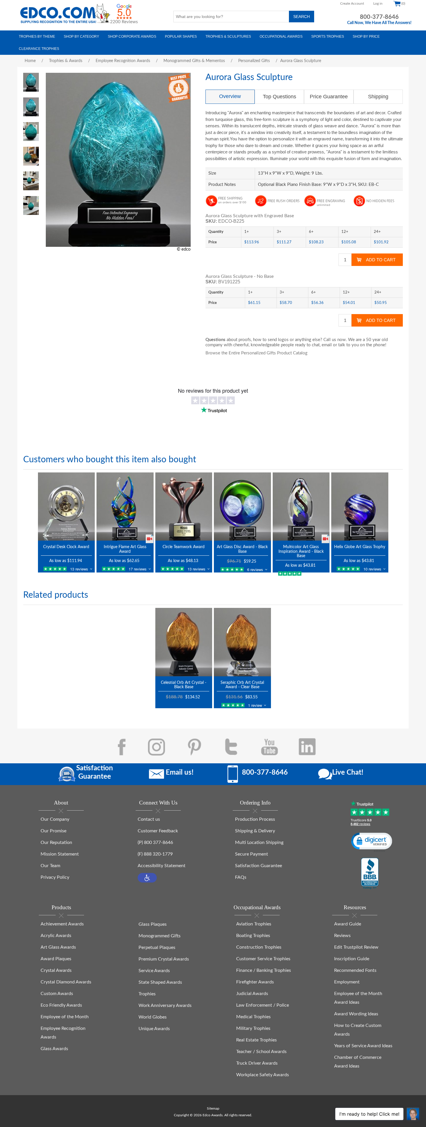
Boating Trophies (253, 935)
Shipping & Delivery (255, 831)
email (327, 345)
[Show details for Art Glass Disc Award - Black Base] (242, 506)
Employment (347, 982)
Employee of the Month (65, 1016)
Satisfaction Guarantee (258, 865)
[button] (147, 878)
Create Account (352, 3)
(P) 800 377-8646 (155, 842)
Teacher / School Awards (261, 1051)
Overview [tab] (230, 96)
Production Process (255, 819)
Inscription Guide (351, 958)
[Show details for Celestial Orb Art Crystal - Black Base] (183, 642)
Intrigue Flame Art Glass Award (125, 549)
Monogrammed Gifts (160, 936)
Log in (378, 3)
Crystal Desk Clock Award (66, 547)
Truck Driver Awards (257, 1063)
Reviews (342, 935)
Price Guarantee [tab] (329, 96)
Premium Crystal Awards (164, 959)
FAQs (240, 877)
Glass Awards (54, 1048)
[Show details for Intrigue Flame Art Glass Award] (125, 506)
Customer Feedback (158, 831)
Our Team (50, 865)
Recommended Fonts (355, 970)
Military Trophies (253, 1028)
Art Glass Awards (58, 947)
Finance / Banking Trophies (263, 970)
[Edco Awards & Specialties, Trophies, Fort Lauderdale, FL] (369, 874)
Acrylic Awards (56, 935)
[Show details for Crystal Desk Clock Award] (66, 506)
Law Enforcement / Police (262, 1005)
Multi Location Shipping (259, 842)
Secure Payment (251, 854)
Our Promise (53, 831)
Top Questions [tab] (279, 96)
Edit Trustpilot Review (356, 947)
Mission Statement (60, 854)
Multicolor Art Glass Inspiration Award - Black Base (301, 551)
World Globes (153, 1017)
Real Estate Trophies (256, 1040)
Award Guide (347, 924)
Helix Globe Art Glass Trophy (359, 547)
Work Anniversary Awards (165, 1005)
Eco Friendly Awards (61, 1005)
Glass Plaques (153, 924)
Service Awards (154, 970)
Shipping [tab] (378, 96)
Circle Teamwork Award (184, 547)
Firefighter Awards (255, 982)
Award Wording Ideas (356, 1014)
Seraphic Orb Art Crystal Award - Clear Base (242, 685)
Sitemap (213, 1108)
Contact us (149, 819)
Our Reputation (56, 842)
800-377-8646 (379, 17)
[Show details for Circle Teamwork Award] (183, 506)
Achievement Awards (62, 924)
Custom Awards (57, 993)
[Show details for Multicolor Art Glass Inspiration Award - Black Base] (301, 506)
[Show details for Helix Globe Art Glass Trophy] (359, 506)
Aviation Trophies (253, 924)
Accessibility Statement (161, 865)
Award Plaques (56, 958)
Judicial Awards (252, 993)
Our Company (55, 819)
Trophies (147, 994)
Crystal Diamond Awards (66, 982)
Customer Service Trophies (263, 958)
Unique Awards (154, 1028)
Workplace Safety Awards (262, 1074)
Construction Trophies (258, 947)
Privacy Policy (55, 877)
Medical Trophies (253, 1016)
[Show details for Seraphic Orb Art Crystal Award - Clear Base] (242, 642)
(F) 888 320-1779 (155, 854)
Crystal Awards (56, 970)
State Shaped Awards (160, 982)
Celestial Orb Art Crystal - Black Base (183, 685)
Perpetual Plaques (157, 947)
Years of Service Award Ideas (363, 1045)
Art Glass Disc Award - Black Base (242, 549)
